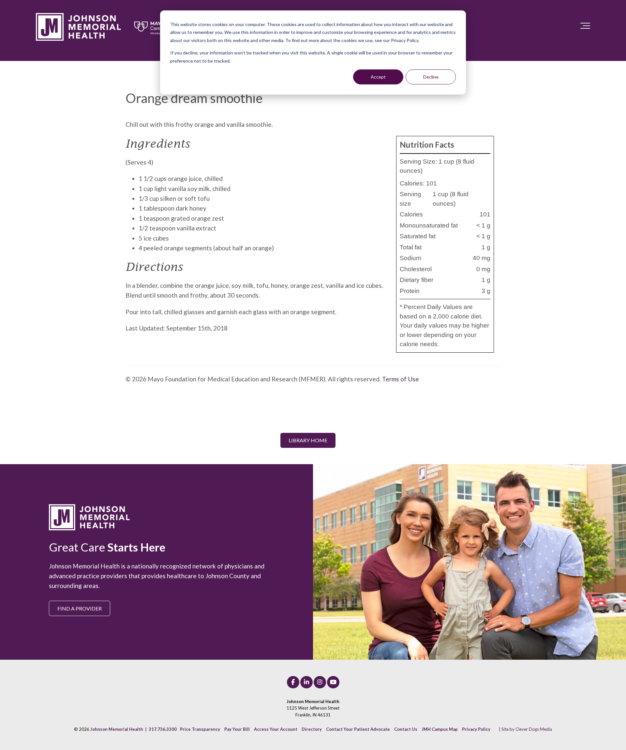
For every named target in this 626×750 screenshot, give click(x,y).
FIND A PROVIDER (79, 608)
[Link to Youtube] (333, 682)
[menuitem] (200, 729)
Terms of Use (400, 379)
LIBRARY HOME (308, 440)
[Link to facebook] (293, 682)
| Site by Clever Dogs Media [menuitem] (525, 729)
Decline (431, 77)
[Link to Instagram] (320, 682)
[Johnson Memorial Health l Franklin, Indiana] (109, 27)
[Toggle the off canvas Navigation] (585, 27)
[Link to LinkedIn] (306, 682)
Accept (378, 77)
